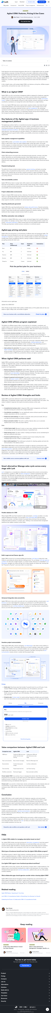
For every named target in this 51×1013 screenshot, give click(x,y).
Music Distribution (33, 1009)
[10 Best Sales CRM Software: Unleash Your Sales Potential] (14, 941)
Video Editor (27, 1009)
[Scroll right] (48, 5)
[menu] (25, 987)
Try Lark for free (25, 21)
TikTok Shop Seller (21, 1009)
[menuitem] (25, 973)
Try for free (25, 965)
